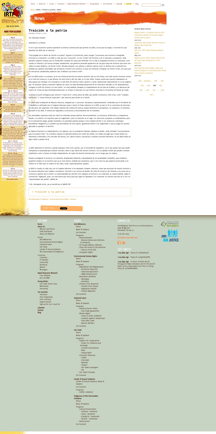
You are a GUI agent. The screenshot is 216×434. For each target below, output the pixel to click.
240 (147, 90)
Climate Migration (88, 291)
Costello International (89, 348)
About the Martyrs (47, 234)
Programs (80, 235)
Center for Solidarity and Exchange (90, 344)
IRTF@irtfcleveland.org (8, 20)
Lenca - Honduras (88, 414)
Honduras (73, 199)
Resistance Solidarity (87, 276)
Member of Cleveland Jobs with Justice (170, 238)
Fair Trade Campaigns (89, 367)
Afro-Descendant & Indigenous (38, 199)
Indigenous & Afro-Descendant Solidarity (86, 397)
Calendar (119, 4)
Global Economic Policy (88, 308)
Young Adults (94, 4)
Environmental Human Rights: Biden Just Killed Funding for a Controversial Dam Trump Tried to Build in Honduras (150, 70)
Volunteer (43, 294)
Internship (44, 288)
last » (152, 94)
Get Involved (107, 4)
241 (154, 90)
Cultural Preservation (87, 409)
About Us (42, 4)
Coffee (83, 357)
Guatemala (44, 262)
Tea (82, 370)
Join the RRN (45, 278)
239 (141, 90)
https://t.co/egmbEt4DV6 (140, 257)
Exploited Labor (46, 244)
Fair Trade (43, 247)
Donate (128, 4)
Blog (136, 4)
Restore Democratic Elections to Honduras (92, 241)
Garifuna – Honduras (89, 411)
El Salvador (44, 260)
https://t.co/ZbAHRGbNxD (127, 268)
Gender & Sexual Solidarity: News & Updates (90, 382)
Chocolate (85, 360)
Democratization (85, 237)
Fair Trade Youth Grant (48, 284)
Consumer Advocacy (87, 355)
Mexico (42, 267)
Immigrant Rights (86, 252)
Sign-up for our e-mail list (50, 304)
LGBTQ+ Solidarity (86, 392)
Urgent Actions (45, 302)
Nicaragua (43, 269)
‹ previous (146, 81)
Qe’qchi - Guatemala (89, 419)
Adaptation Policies (88, 288)
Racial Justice (84, 421)
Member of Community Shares (170, 224)
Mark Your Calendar (12, 32)
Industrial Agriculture (89, 271)
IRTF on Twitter (123, 242)
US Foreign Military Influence (90, 245)
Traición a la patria (49, 192)
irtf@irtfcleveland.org (128, 238)
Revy (83, 350)
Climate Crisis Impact (89, 286)
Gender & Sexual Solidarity (50, 249)
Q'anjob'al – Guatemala (90, 416)
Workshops (44, 286)
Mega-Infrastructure (89, 274)
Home (33, 4)
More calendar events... (13, 179)
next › (163, 90)
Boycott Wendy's (87, 323)
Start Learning (45, 299)
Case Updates (45, 275)
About (78, 226)
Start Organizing (46, 297)
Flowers (84, 365)
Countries (60, 4)
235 (142, 85)
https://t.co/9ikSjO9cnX (139, 253)
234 (162, 81)
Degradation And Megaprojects (91, 267)
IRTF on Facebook (119, 242)
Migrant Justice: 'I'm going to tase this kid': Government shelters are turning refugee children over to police (150, 35)
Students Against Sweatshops (93, 318)
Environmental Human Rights (59, 199)
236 (148, 85)
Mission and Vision (47, 229)
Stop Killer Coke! (87, 320)
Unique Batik (86, 353)
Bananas (84, 362)
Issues (52, 4)
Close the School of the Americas (92, 247)
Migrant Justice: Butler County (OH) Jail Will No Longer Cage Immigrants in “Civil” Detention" (150, 60)
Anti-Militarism (45, 239)
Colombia (43, 257)
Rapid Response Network (77, 4)
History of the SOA (88, 250)
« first (140, 81)
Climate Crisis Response (88, 284)
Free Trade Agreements (90, 311)
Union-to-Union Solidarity (91, 316)
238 (160, 85)
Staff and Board (46, 231)
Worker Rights (84, 313)
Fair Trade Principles (87, 372)
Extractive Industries (89, 269)
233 (155, 81)
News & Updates (82, 229)
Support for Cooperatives (89, 340)
